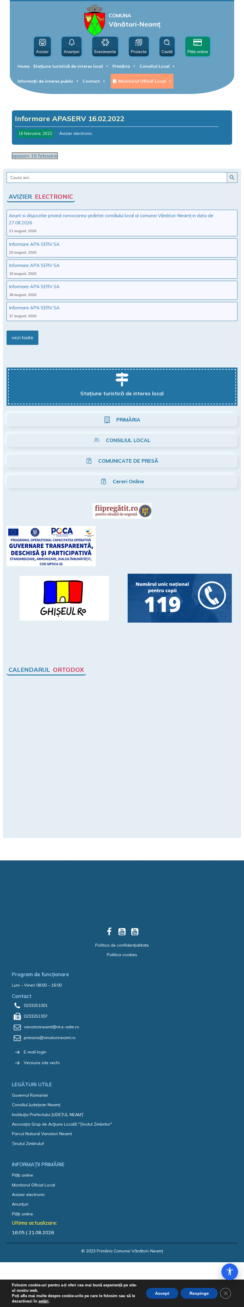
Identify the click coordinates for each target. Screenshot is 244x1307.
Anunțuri (20, 1204)
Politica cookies (122, 954)
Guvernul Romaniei (30, 1095)
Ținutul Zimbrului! (28, 1143)
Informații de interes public (45, 81)
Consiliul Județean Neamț (36, 1104)
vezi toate (22, 337)
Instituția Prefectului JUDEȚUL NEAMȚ (48, 1114)
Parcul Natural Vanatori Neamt (42, 1133)
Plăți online (22, 1175)
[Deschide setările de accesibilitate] (229, 1271)
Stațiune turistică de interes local (68, 66)
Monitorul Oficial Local (142, 81)
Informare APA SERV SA (34, 244)
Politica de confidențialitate (122, 945)
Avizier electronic (75, 133)
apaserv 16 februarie (34, 156)
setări (43, 1301)
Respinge (199, 1293)
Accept (162, 1293)
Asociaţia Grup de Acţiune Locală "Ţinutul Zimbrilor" (62, 1124)
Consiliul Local (155, 66)
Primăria (121, 66)
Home (23, 66)
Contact (91, 81)
